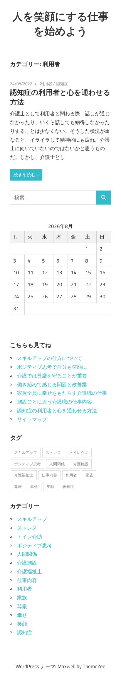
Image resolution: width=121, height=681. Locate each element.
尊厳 (18, 486)
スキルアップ (25, 452)
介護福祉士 (23, 475)
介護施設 (80, 464)
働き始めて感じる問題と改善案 (52, 384)
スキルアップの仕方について (49, 358)
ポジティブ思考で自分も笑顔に (52, 367)
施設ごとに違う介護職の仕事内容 (54, 402)
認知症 (62, 83)
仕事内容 (49, 475)
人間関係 (57, 464)
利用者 (46, 83)
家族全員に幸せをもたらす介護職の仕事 (62, 393)
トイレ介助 (78, 452)
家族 (89, 475)
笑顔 (50, 486)
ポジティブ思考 (27, 464)
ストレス (53, 452)
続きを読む (25, 174)
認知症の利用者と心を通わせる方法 (57, 410)
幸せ (34, 486)
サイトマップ (32, 419)
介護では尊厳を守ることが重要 (52, 376)
